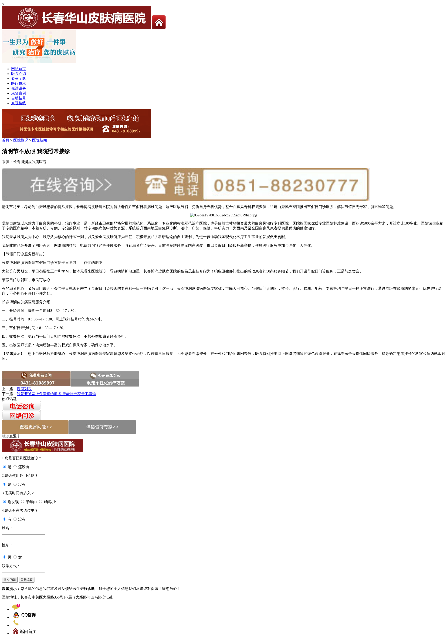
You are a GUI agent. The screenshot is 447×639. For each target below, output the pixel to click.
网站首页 (18, 69)
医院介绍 (18, 74)
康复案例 (18, 93)
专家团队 (18, 79)
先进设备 (18, 88)
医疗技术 (18, 83)
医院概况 (20, 140)
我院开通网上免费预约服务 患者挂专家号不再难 (56, 394)
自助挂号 (18, 98)
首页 (5, 140)
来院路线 (18, 103)
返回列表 (24, 389)
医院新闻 (39, 140)
